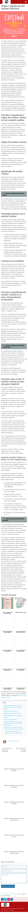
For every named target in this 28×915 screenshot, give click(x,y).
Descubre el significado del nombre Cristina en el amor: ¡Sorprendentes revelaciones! (13, 723)
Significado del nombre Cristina (12, 713)
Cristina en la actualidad (10, 719)
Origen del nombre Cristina (11, 711)
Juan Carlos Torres (13, 741)
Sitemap (12, 910)
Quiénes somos (5, 910)
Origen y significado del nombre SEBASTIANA (7, 749)
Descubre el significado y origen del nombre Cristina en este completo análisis (13, 707)
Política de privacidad (12, 908)
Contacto (21, 908)
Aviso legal (3, 908)
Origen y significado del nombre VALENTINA (21, 749)
